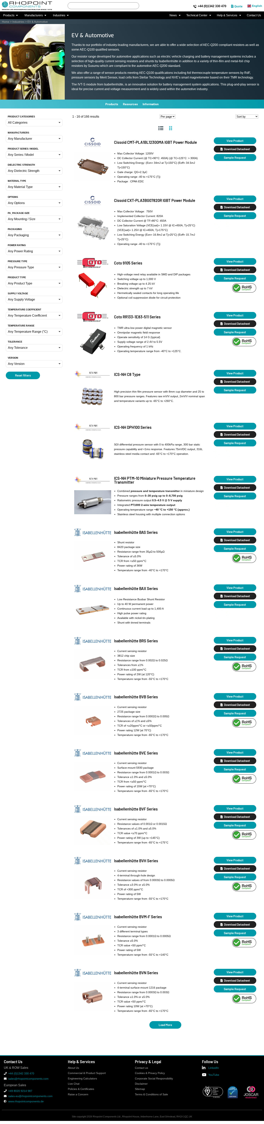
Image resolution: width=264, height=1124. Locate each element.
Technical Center (196, 15)
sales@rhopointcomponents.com (28, 1078)
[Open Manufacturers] (45, 15)
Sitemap (140, 1089)
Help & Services (227, 15)
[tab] (161, 128)
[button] (34, 122)
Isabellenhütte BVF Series (136, 809)
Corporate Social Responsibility (154, 1078)
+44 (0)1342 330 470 (212, 6)
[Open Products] (16, 15)
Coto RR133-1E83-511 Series (137, 316)
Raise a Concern (78, 1094)
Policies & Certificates (81, 1089)
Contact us (141, 1067)
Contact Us (254, 15)
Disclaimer (141, 1083)
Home (5, 21)
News (173, 15)
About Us (73, 1067)
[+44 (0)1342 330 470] (195, 6)
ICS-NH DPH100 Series (133, 427)
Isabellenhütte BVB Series (136, 696)
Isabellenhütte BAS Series (136, 532)
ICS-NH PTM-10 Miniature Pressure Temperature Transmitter (154, 480)
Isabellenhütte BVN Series (136, 972)
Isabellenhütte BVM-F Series (138, 916)
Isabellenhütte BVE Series (136, 753)
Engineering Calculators (82, 1078)
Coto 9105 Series (128, 263)
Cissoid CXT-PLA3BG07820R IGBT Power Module (154, 200)
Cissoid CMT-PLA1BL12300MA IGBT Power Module (155, 142)
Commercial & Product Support (87, 1073)
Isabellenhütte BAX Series (136, 588)
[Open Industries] (67, 15)
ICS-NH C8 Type (127, 374)
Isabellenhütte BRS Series (136, 640)
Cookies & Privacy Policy (150, 1073)
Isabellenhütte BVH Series (136, 860)
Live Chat (73, 1083)
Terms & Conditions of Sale (151, 1094)
